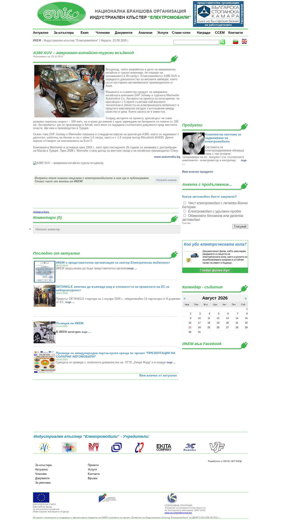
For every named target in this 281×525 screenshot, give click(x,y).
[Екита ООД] (164, 452)
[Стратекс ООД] (139, 452)
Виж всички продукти (197, 171)
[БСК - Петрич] (69, 452)
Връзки (92, 478)
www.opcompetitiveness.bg (178, 512)
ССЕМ (220, 32)
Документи (123, 32)
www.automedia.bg (167, 156)
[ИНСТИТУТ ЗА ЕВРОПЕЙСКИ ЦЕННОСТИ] (45, 452)
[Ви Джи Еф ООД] (217, 452)
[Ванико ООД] (190, 452)
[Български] (235, 43)
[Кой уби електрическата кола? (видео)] (215, 272)
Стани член (181, 32)
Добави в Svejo (41, 212)
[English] (244, 43)
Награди (203, 32)
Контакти (235, 32)
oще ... (132, 268)
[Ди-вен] (94, 452)
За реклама (42, 482)
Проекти (93, 465)
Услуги (162, 32)
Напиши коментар (48, 229)
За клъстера (64, 32)
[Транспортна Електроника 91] (117, 452)
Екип (84, 32)
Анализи (145, 32)
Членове (103, 32)
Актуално (40, 32)
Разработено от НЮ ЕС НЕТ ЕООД (224, 461)
